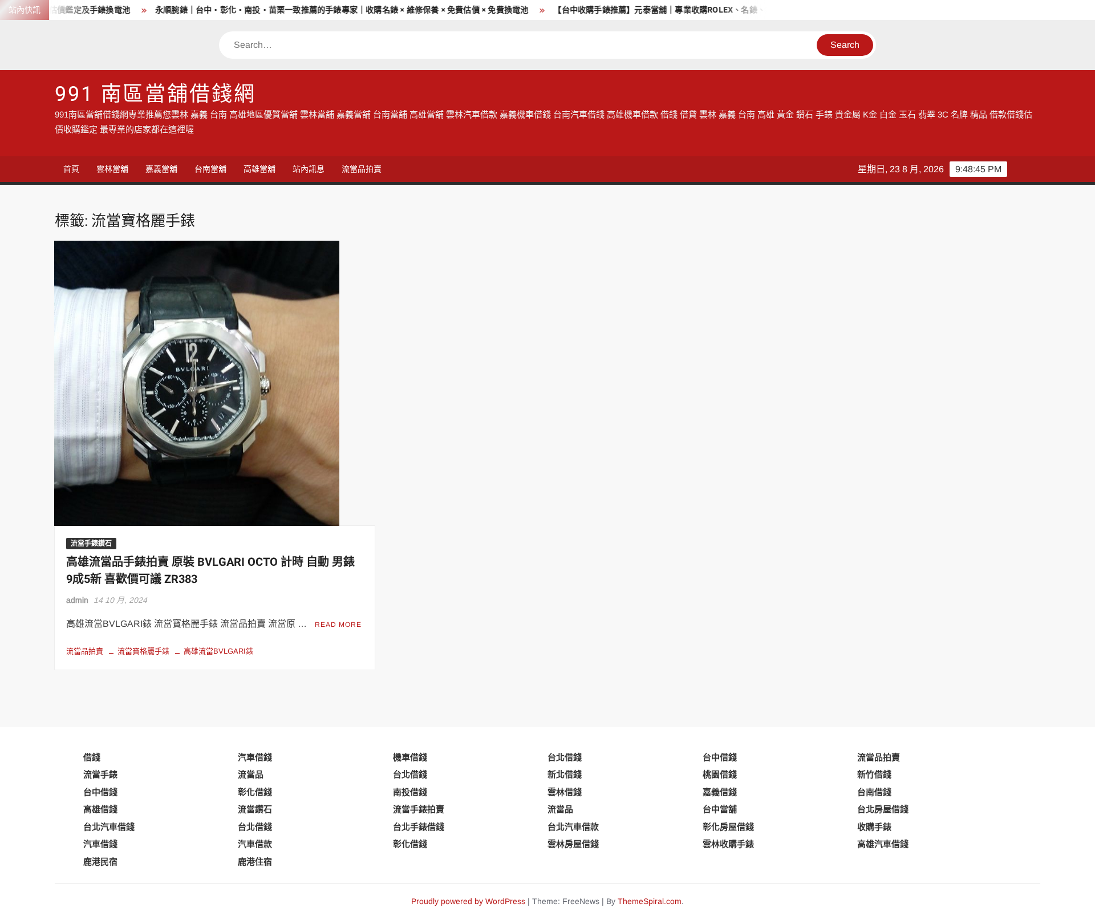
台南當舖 (210, 168)
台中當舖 (720, 809)
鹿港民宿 (100, 861)
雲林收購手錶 (728, 844)
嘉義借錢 (720, 792)
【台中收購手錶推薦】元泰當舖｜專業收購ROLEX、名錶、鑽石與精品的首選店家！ (677, 10)
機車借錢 (410, 757)
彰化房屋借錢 (728, 827)
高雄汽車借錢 (883, 844)
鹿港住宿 (255, 861)
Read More (338, 625)
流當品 (250, 774)
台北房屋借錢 (883, 809)
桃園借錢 (720, 774)
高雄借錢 (100, 809)
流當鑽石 (255, 809)
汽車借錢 (255, 757)
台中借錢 (720, 757)
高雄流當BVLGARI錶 (218, 651)
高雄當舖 (259, 168)
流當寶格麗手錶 (143, 651)
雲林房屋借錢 (573, 844)
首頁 (71, 168)
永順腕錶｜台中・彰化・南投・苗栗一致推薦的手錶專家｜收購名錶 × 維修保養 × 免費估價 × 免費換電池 (314, 10)
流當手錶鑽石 (91, 544)
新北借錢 (565, 774)
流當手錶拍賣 (418, 809)
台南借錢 (874, 792)
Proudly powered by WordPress (468, 901)
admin (77, 600)
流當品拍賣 (362, 168)
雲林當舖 (112, 168)
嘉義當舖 (161, 168)
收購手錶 (874, 827)
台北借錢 (565, 757)
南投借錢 (410, 792)
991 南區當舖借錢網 (155, 94)
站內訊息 (309, 168)
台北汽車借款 (573, 827)
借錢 (91, 757)
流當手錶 (100, 774)
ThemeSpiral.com (650, 901)
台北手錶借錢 (418, 827)
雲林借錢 (565, 792)
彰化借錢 (255, 792)
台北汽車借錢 (109, 827)
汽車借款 (255, 844)
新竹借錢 (874, 774)
